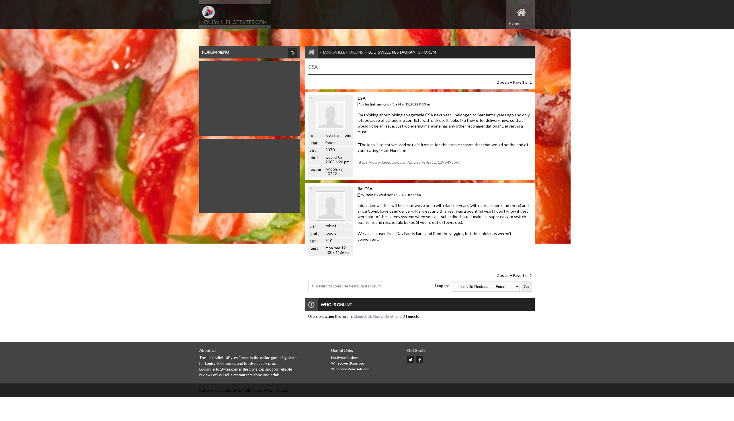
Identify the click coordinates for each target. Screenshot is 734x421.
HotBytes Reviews (345, 357)
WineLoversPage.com (348, 363)
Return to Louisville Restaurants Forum (348, 286)
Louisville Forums (343, 52)
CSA (313, 67)
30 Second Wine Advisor (350, 369)
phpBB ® (228, 390)
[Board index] (308, 52)
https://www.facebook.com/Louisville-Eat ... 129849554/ (409, 162)
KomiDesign (278, 390)
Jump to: (441, 285)
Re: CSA (365, 188)
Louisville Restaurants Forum (402, 52)
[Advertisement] (249, 97)
